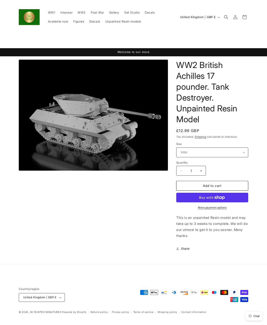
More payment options (212, 207)
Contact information (193, 312)
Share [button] (185, 248)
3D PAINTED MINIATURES (45, 312)
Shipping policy (167, 312)
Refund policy (99, 312)
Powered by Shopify (74, 312)
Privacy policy (120, 312)
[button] (226, 17)
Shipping (200, 136)
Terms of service (143, 312)
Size (179, 144)
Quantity (182, 162)
